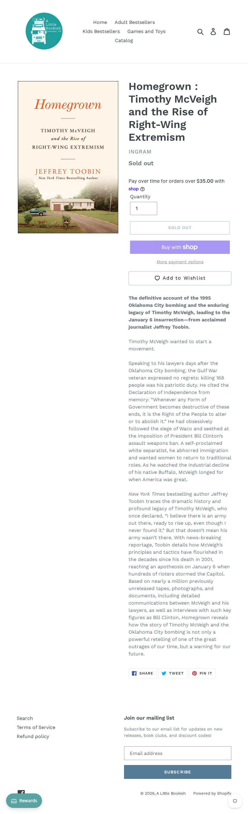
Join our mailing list (149, 718)
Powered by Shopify (212, 793)
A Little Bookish (171, 793)
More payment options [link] (180, 261)
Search (25, 718)
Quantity (140, 196)
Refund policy (33, 736)
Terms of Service (36, 727)
